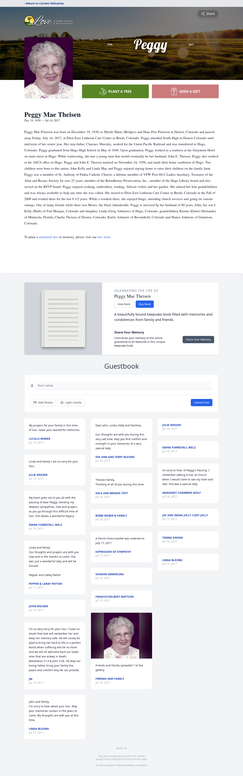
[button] (121, 636)
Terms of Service (132, 759)
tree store (104, 236)
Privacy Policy (111, 759)
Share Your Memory (198, 339)
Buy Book (145, 304)
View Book (124, 304)
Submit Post (201, 402)
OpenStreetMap (125, 765)
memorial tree (48, 236)
